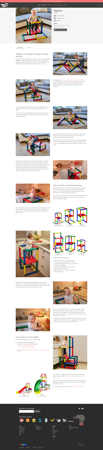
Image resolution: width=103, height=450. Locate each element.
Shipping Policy (38, 427)
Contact (53, 433)
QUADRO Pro (21, 430)
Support (53, 427)
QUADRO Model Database (77, 386)
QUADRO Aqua (21, 431)
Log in (53, 437)
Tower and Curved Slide (70, 376)
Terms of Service (21, 447)
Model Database (55, 430)
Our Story (70, 429)
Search (20, 434)
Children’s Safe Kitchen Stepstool (26, 345)
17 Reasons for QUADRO (73, 427)
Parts (20, 433)
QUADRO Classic (22, 427)
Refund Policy (38, 429)
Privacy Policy (28, 447)
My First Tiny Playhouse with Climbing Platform (72, 80)
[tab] (20, 47)
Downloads (54, 431)
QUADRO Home (22, 429)
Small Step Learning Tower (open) (27, 347)
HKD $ (80, 444)
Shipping (60, 25)
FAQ (53, 429)
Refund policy (34, 447)
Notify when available (61, 29)
